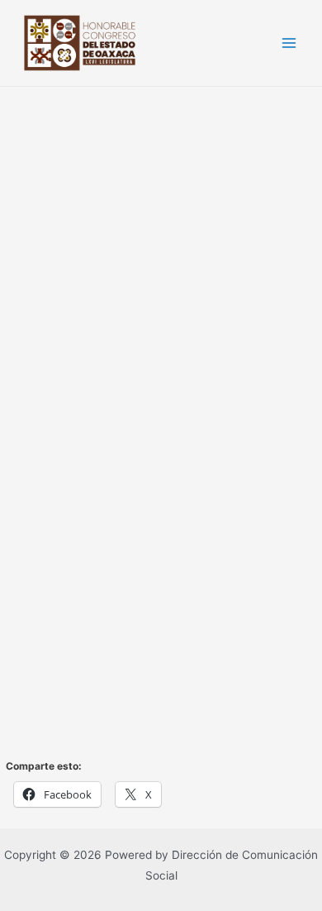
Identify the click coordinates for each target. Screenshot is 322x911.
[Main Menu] (289, 43)
